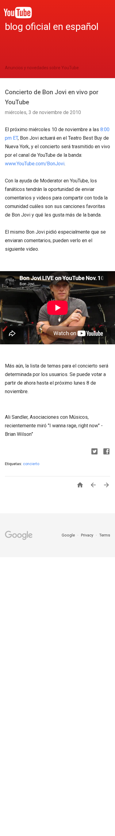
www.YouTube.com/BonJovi (34, 164)
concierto (31, 464)
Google (69, 535)
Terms (104, 535)
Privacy (87, 535)
